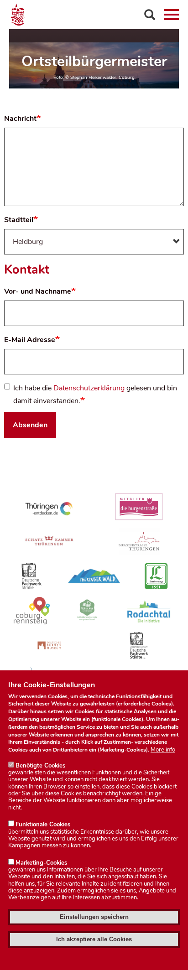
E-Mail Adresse (29, 340)
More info (163, 750)
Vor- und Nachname (37, 291)
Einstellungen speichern (94, 916)
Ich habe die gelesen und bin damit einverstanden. (95, 394)
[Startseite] (94, 15)
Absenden (30, 425)
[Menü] (171, 14)
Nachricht (20, 119)
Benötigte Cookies (40, 766)
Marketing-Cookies (41, 863)
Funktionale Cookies (43, 824)
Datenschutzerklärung (89, 388)
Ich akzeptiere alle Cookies (94, 939)
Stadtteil (18, 220)
